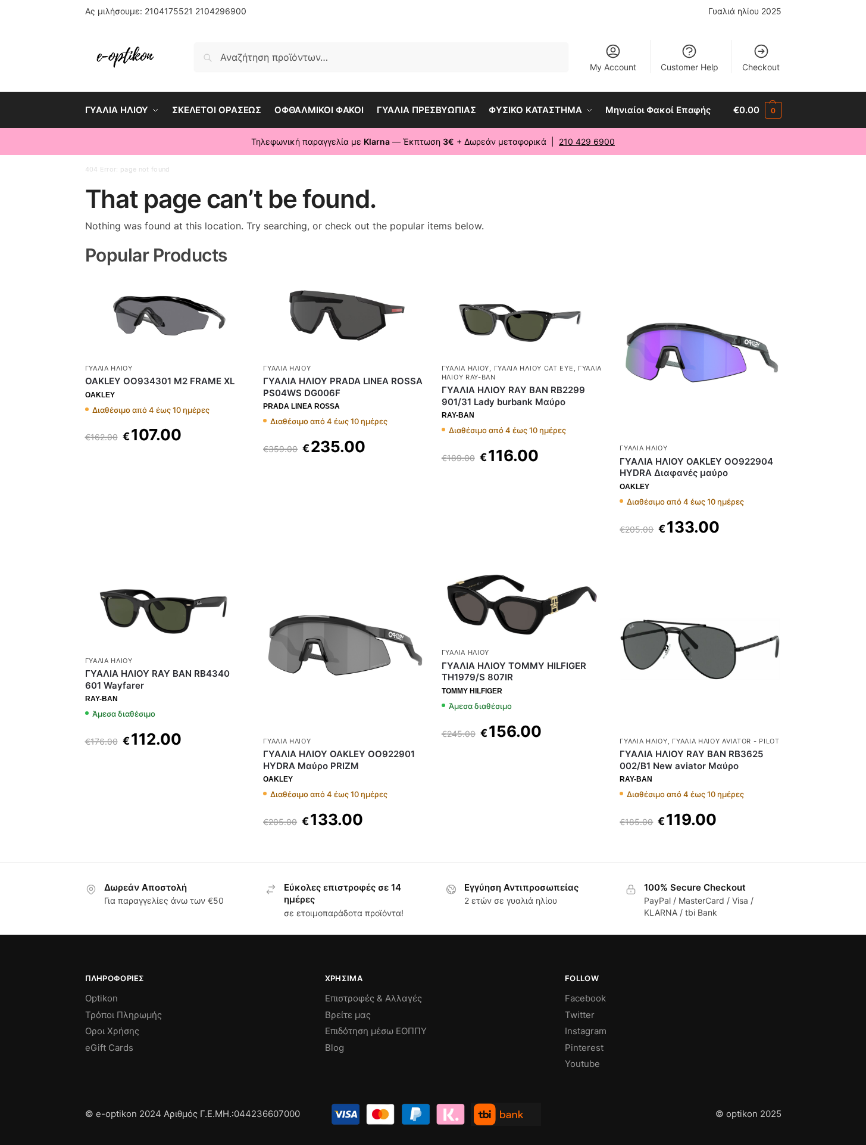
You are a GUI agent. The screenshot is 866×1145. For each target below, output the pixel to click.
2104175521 (169, 11)
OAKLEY (100, 395)
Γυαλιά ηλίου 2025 (744, 11)
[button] (757, 110)
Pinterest (584, 1047)
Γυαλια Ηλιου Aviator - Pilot (726, 741)
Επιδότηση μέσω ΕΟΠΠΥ (376, 1031)
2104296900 (220, 11)
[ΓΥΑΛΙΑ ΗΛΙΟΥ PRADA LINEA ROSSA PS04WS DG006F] (343, 316)
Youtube (582, 1063)
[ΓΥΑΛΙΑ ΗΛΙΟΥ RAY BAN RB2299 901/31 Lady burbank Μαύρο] (522, 316)
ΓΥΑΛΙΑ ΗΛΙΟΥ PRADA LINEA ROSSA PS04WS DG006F (343, 387)
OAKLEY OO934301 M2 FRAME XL (160, 381)
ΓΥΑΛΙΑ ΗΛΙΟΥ (109, 368)
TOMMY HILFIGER (472, 691)
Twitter (580, 1014)
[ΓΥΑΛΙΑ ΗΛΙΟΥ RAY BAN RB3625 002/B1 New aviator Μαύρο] (700, 649)
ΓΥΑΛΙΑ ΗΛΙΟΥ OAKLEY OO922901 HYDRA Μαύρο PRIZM (339, 759)
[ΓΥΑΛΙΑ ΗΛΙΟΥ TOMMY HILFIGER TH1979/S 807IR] (522, 605)
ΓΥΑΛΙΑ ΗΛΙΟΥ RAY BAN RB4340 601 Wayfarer (157, 679)
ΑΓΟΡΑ (165, 465)
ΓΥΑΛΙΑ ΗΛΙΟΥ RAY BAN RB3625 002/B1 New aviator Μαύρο (691, 759)
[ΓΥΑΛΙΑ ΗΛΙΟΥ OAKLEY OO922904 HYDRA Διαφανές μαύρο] (700, 356)
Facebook (585, 998)
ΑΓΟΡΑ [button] (165, 769)
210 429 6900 (587, 141)
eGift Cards (109, 1047)
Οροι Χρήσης (112, 1031)
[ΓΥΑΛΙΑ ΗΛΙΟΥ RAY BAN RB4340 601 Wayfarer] (165, 609)
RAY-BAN (458, 415)
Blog (334, 1047)
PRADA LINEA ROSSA (301, 406)
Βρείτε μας (348, 1014)
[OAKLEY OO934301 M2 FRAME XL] (165, 316)
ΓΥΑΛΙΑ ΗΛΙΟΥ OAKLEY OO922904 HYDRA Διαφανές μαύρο (696, 467)
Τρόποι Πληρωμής (123, 1014)
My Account (613, 67)
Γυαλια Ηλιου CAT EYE (534, 368)
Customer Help (689, 67)
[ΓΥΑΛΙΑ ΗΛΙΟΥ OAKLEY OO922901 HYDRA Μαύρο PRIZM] (343, 649)
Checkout (761, 67)
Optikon (101, 998)
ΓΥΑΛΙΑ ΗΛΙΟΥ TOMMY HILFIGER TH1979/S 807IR (514, 671)
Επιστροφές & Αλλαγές (373, 998)
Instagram (585, 1031)
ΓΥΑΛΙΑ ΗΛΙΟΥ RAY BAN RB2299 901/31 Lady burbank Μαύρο (513, 395)
